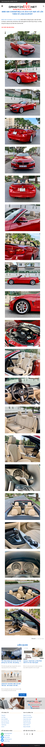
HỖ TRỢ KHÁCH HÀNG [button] (6, 730)
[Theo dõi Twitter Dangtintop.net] (27, 734)
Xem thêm (22, 694)
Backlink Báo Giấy (26, 720)
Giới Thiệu (3, 717)
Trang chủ (3, 715)
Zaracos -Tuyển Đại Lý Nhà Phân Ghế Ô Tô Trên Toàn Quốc (32, 661)
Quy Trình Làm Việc (5, 720)
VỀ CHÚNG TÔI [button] (5, 712)
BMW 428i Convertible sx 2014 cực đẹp (10, 19)
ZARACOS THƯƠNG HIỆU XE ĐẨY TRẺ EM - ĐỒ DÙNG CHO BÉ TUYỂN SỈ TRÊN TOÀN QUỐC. (11, 684)
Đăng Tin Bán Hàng (27, 719)
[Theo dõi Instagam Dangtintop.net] (30, 734)
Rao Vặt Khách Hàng (5, 740)
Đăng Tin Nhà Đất (26, 726)
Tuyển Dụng (3, 724)
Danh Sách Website (5, 722)
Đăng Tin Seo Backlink (27, 717)
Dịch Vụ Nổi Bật (4, 719)
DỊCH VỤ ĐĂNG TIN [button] (28, 712)
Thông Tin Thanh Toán (5, 735)
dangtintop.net (37, 745)
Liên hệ (2, 726)
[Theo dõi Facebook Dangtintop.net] (24, 734)
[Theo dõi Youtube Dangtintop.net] (32, 734)
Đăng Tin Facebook (27, 722)
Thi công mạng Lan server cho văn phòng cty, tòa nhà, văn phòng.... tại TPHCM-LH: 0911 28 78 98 (11, 661)
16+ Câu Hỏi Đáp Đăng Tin (6, 739)
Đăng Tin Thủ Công (27, 715)
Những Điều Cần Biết (5, 737)
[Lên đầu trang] (42, 743)
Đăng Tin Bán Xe (26, 724)
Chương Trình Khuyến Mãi (6, 733)
